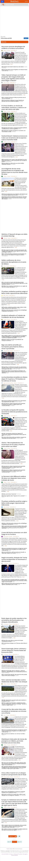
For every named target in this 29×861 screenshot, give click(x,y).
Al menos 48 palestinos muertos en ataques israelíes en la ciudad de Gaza (13, 792)
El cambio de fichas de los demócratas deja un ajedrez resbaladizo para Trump (14, 584)
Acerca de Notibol (5, 854)
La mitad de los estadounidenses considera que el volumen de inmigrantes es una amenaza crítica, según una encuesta (14, 580)
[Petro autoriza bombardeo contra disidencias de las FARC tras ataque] (16, 683)
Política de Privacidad (18, 854)
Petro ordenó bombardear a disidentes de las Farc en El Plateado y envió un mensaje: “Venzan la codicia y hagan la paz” (14, 704)
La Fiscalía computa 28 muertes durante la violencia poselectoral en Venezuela (14, 412)
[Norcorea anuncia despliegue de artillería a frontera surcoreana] (16, 50)
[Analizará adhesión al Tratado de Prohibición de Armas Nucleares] (16, 319)
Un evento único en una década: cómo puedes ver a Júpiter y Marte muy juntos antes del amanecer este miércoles (14, 826)
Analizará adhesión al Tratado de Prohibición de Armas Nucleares (13, 316)
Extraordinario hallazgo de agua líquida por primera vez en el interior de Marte (13, 101)
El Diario (5, 50)
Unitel (4, 82)
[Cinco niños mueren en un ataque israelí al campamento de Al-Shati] (19, 776)
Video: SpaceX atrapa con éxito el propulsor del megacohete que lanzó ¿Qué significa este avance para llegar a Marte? (13, 78)
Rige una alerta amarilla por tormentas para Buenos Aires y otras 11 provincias (12, 347)
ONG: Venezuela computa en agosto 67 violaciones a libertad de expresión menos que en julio (14, 434)
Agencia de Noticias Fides (8, 383)
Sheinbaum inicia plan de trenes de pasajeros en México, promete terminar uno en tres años (14, 741)
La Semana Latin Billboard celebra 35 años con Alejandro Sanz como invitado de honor (13, 478)
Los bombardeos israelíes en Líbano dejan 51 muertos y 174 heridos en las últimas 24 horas (14, 379)
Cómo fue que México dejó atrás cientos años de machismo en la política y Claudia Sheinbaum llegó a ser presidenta (14, 763)
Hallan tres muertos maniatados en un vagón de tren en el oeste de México (14, 286)
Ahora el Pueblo (6, 776)
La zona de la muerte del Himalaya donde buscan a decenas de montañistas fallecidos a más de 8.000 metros (14, 283)
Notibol (14, 2)
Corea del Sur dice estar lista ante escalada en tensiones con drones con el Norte (13, 711)
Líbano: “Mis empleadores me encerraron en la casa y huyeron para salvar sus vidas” (13, 444)
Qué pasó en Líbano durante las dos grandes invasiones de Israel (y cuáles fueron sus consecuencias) (13, 404)
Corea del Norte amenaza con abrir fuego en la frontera (14, 533)
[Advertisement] (14, 20)
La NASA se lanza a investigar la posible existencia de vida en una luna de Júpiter (14, 829)
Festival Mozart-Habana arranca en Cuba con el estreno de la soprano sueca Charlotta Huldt (14, 138)
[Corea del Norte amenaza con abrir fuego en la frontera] (18, 536)
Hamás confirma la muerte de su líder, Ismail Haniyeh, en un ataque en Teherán (13, 795)
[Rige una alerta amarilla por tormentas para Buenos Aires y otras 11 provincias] (19, 350)
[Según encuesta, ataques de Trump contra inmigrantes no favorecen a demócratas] (18, 563)
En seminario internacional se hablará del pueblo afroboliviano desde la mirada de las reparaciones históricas (14, 527)
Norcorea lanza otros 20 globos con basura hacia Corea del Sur (14, 70)
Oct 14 (14, 842)
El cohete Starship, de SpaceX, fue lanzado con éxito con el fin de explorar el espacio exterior (14, 254)
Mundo (8, 50)
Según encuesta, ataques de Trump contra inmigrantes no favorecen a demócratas (14, 559)
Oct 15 (9, 842)
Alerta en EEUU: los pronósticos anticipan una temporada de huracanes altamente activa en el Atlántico (14, 371)
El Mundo (5, 238)
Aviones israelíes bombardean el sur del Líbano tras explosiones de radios (14, 401)
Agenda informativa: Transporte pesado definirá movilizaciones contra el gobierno (14, 128)
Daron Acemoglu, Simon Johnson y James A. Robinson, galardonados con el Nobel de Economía (14, 671)
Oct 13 (19, 842)
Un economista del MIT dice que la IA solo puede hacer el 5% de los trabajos (14, 675)
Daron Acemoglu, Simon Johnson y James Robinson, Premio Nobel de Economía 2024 (13, 650)
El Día (4, 507)
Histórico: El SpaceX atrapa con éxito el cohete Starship (14, 235)
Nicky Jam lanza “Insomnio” (9, 494)
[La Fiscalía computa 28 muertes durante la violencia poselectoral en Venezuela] (16, 415)
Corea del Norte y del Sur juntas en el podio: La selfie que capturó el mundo (14, 552)
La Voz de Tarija (6, 350)
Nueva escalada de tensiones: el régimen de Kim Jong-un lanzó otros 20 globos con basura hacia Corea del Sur (14, 549)
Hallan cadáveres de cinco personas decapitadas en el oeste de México (13, 262)
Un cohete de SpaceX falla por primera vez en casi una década (14, 98)
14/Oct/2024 (13, 50)
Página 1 (11, 836)
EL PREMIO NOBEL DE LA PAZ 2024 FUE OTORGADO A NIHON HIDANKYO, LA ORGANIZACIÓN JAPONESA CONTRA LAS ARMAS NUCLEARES (14, 336)
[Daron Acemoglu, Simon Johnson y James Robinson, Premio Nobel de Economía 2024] (18, 654)
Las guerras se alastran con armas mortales (14, 733)
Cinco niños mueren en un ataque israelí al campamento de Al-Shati (13, 774)
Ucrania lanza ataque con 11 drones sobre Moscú (15, 643)
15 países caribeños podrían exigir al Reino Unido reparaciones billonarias (14, 292)
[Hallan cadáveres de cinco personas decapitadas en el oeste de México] (15, 266)
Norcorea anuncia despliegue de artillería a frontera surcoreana (13, 47)
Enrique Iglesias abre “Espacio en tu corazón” (14, 496)
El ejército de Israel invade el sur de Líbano (13, 66)
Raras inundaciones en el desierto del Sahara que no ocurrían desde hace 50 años (14, 194)
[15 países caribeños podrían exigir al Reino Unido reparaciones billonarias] (14, 295)
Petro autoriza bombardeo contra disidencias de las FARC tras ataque (14, 681)
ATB (4, 295)
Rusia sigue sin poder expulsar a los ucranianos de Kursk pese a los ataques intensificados (14, 620)
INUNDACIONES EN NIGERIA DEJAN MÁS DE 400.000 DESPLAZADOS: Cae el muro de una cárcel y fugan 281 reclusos (14, 198)
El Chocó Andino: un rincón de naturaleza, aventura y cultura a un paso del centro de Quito (13, 107)
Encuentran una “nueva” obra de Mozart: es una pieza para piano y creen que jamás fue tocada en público (14, 160)
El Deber (5, 111)
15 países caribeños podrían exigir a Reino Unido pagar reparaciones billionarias (14, 308)
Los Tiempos (5, 563)
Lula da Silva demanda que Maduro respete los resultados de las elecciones (14, 438)
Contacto (11, 854)
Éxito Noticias (6, 536)
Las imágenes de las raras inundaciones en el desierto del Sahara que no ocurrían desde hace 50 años (14, 171)
